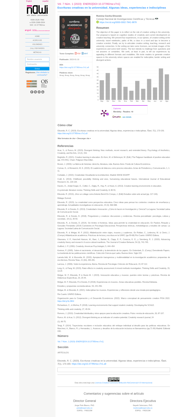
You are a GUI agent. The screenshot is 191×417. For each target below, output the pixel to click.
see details (127, 117)
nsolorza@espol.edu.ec (143, 408)
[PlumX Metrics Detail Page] (104, 113)
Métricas (37, 52)
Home (37, 36)
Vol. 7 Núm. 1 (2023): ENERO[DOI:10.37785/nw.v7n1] (80, 341)
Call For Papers (37, 48)
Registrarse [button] (30, 72)
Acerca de (37, 40)
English (29, 1)
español (45, 1)
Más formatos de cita (66, 138)
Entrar (37, 69)
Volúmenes (37, 44)
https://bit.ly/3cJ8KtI (65, 301)
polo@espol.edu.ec (85, 408)
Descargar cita (83, 138)
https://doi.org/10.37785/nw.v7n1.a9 (74, 67)
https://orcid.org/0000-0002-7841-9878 (118, 22)
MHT (86, 54)
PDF (79, 54)
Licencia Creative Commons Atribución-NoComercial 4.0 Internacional (123, 383)
